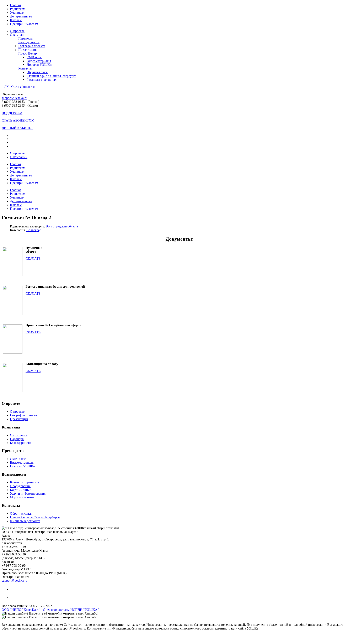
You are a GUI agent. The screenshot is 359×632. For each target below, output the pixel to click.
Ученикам (17, 12)
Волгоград (33, 230)
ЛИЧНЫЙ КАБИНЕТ (17, 128)
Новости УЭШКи (39, 64)
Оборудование (20, 486)
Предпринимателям (24, 24)
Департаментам (21, 16)
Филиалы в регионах (42, 79)
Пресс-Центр (27, 53)
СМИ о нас (34, 57)
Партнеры (25, 38)
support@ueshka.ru (14, 98)
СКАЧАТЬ (33, 258)
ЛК (6, 86)
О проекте (17, 31)
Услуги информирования (27, 493)
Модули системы (22, 497)
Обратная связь (37, 72)
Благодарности (28, 42)
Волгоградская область (62, 226)
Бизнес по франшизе (24, 482)
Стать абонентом (23, 86)
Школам (16, 20)
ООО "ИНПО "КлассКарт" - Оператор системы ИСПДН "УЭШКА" (50, 609)
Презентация (27, 49)
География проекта (31, 46)
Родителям (17, 9)
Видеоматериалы (39, 61)
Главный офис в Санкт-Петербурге (51, 76)
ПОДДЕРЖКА (12, 113)
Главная (15, 5)
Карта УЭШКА (21, 490)
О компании (18, 34)
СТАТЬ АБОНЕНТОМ (18, 120)
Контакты (25, 68)
